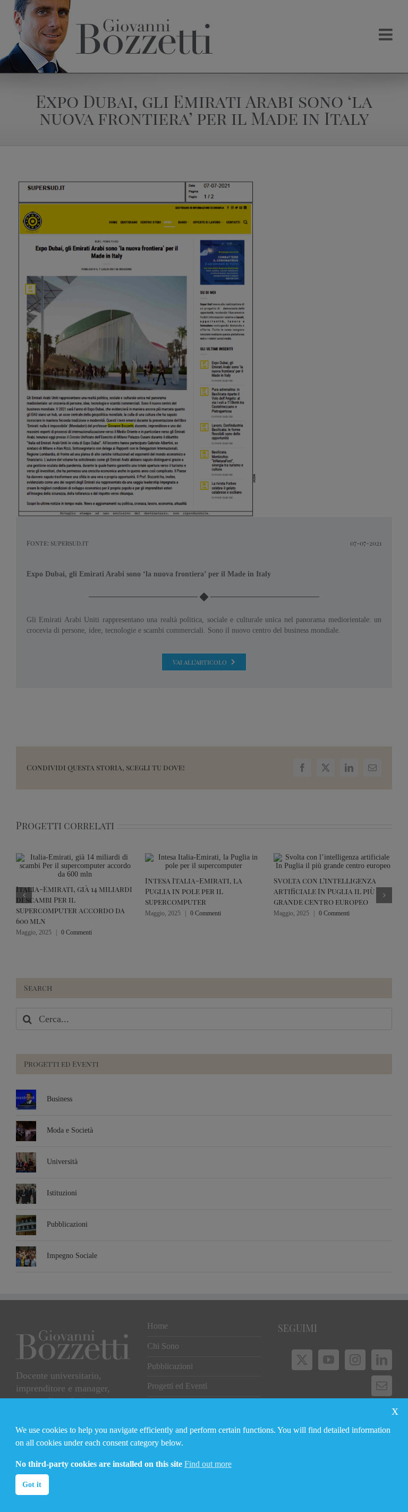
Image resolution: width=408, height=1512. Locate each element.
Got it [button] (31, 1484)
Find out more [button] (208, 1463)
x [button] (395, 1410)
